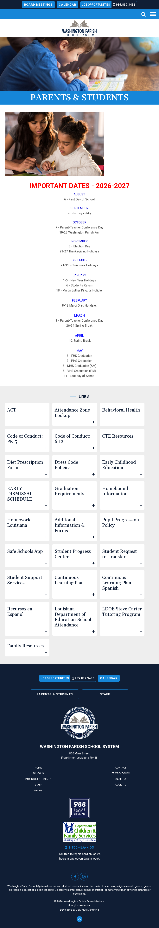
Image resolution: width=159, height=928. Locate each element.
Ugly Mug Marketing (87, 909)
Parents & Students (55, 694)
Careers (120, 779)
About (38, 790)
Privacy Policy (121, 773)
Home (38, 767)
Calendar (67, 4)
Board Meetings (38, 4)
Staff (105, 694)
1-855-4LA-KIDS (81, 847)
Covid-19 (120, 784)
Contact (120, 767)
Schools (38, 773)
